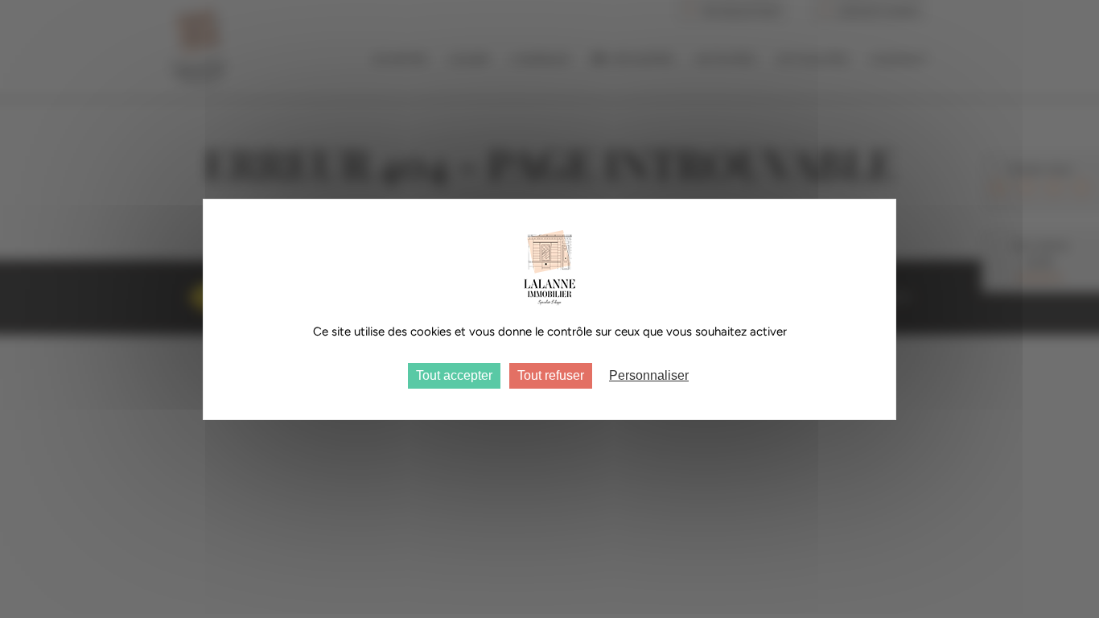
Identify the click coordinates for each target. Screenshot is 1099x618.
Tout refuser (550, 375)
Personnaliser (649, 375)
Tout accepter (454, 375)
